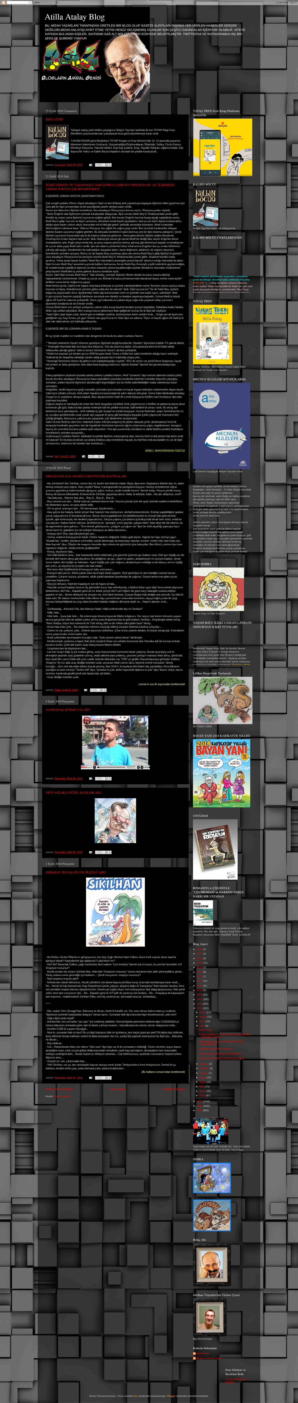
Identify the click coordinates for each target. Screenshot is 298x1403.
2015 (200, 985)
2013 (200, 994)
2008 (200, 1106)
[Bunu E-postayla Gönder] (96, 165)
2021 (200, 958)
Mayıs (203, 1077)
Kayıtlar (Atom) (62, 1096)
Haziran (204, 1073)
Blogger (171, 1396)
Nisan (203, 1082)
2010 (200, 1008)
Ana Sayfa (118, 1089)
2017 (200, 976)
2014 (200, 990)
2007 (200, 1110)
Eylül (202, 1026)
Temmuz (205, 1068)
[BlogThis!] (100, 165)
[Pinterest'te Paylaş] (110, 165)
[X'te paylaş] (103, 165)
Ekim (203, 1021)
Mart (202, 1086)
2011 (200, 1004)
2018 (200, 972)
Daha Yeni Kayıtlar (59, 1089)
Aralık (203, 1012)
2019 (200, 967)
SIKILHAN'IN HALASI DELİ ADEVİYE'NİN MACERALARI (86, 476)
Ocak (203, 1095)
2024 (200, 949)
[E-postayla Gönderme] (90, 165)
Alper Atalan (203, 1353)
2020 (200, 963)
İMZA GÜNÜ (54, 119)
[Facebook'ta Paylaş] (106, 165)
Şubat (203, 1091)
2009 (200, 1101)
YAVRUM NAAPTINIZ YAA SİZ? (68, 710)
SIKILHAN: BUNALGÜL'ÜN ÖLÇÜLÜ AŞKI (76, 872)
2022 (200, 953)
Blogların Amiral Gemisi (209, 1358)
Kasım (203, 1016)
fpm (136, 1396)
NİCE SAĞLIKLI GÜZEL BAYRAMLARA (73, 792)
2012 (200, 999)
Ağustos (204, 1064)
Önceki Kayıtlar (174, 1089)
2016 (200, 981)
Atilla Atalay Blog (75, 16)
